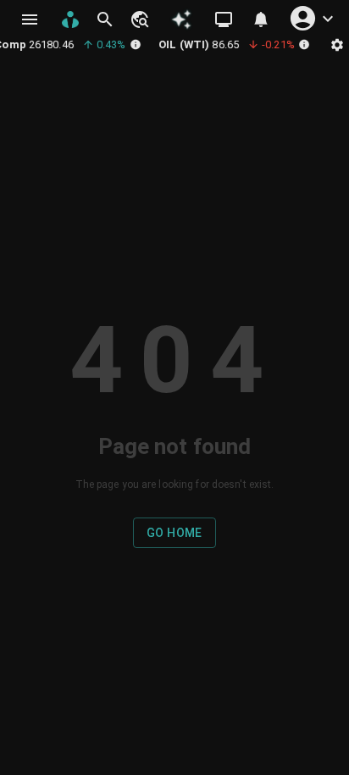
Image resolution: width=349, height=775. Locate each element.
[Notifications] (261, 19)
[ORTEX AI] (181, 19)
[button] (139, 19)
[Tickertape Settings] (337, 44)
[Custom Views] (224, 19)
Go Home (174, 533)
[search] (105, 19)
